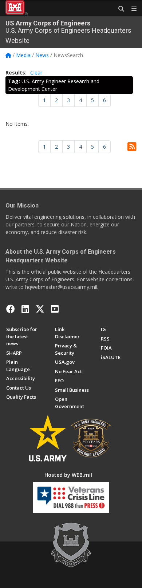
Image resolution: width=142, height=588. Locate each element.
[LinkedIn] (25, 308)
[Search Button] (118, 9)
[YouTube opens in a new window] (55, 308)
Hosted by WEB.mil (68, 474)
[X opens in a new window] (40, 308)
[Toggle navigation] (131, 9)
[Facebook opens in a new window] (10, 308)
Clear (36, 72)
